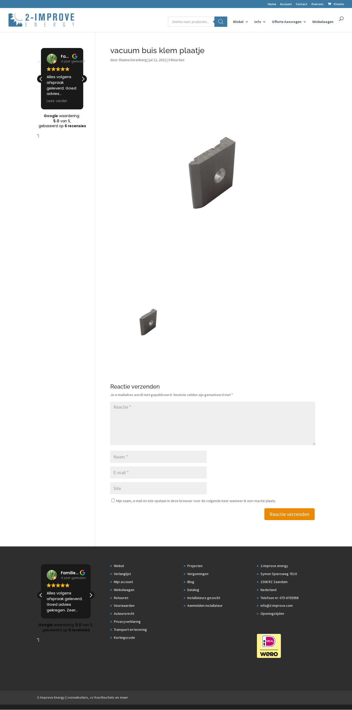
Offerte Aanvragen (286, 22)
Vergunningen (197, 573)
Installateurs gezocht (203, 597)
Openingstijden (272, 613)
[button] (83, 79)
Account (286, 4)
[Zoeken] (220, 22)
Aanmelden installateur (205, 605)
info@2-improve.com (277, 605)
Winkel (238, 22)
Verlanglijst (122, 573)
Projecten (195, 565)
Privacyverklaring (127, 621)
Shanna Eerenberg (133, 60)
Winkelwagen (322, 22)
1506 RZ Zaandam (274, 581)
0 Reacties (176, 60)
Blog (190, 581)
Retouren (121, 597)
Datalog (193, 589)
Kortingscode (124, 637)
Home (272, 4)
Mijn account (123, 581)
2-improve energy (274, 565)
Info (257, 22)
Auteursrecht (124, 613)
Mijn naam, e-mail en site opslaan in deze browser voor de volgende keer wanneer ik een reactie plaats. (196, 500)
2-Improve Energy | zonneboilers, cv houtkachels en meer (82, 697)
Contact (301, 4)
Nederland (268, 589)
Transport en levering (130, 629)
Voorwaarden (124, 605)
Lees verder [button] (57, 101)
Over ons (317, 4)
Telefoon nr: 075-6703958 (280, 597)
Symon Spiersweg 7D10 (279, 573)
